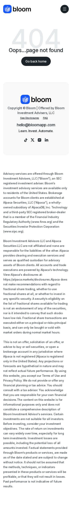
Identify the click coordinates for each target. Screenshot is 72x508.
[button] (64, 9)
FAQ (45, 117)
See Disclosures (29, 117)
